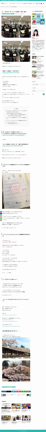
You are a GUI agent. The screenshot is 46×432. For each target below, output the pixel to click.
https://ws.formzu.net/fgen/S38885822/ (9, 321)
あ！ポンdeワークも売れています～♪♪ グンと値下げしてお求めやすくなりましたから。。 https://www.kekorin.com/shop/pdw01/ (17, 112)
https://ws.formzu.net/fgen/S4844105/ (13, 145)
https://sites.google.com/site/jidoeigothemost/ (11, 326)
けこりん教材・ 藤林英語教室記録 (6, 13)
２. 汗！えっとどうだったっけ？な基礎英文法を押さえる (17, 120)
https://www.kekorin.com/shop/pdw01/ (14, 135)
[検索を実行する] (44, 94)
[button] (3, 391)
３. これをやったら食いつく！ (12, 122)
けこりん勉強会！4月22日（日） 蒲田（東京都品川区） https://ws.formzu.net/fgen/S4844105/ (17, 115)
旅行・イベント (12, 13)
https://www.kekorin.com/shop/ (11, 72)
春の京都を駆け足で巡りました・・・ (14, 123)
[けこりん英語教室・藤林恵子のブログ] (4, 3)
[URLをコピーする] (28, 391)
